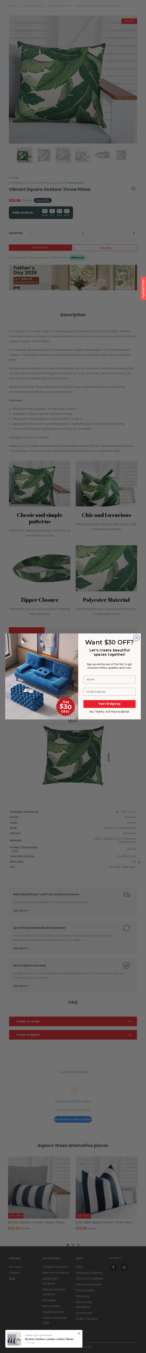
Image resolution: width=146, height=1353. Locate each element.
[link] (41, 652)
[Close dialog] (136, 638)
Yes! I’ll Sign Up (109, 704)
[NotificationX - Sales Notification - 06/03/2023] (43, 1339)
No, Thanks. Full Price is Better (109, 712)
